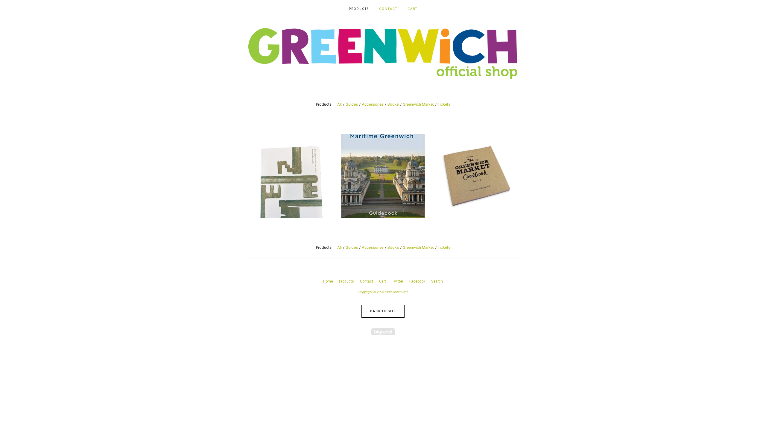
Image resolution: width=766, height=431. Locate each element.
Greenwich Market (418, 104)
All (339, 104)
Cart (412, 8)
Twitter (397, 281)
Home (328, 281)
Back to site (383, 311)
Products (359, 8)
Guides (352, 104)
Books (393, 104)
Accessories (373, 104)
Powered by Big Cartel (383, 331)
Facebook (417, 281)
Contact (388, 8)
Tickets (444, 104)
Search (437, 281)
